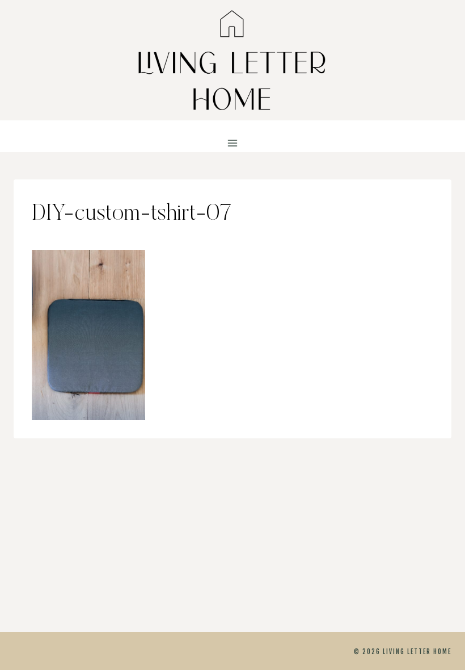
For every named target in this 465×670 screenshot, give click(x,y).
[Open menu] (232, 143)
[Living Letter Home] (232, 60)
